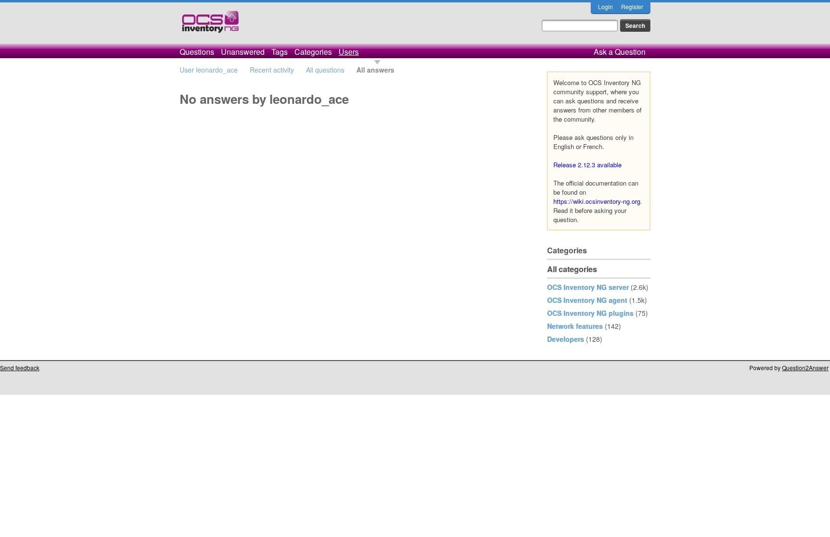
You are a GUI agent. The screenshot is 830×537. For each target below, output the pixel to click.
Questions (197, 51)
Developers (565, 339)
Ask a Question (620, 51)
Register (632, 6)
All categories (572, 269)
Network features (575, 326)
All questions (325, 70)
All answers (375, 70)
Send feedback (19, 367)
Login (605, 6)
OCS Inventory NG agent (587, 300)
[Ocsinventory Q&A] (210, 25)
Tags (279, 51)
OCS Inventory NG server (588, 287)
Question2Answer (805, 367)
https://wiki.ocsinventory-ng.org (596, 201)
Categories (313, 51)
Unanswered (243, 51)
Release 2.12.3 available (587, 164)
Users (349, 51)
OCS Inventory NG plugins (590, 313)
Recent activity (272, 70)
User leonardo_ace (209, 70)
